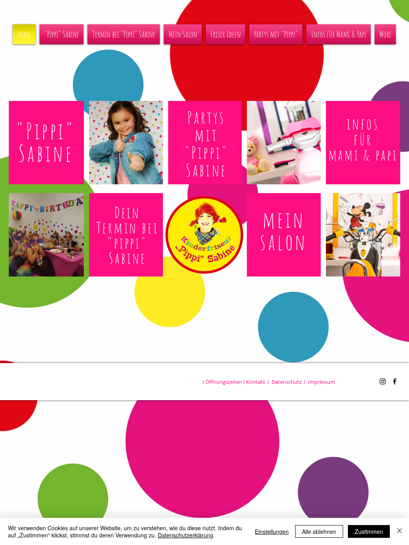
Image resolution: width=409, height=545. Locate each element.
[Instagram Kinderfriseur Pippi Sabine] (383, 381)
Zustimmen (369, 531)
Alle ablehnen (319, 531)
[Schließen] (399, 531)
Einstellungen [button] (272, 531)
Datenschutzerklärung (185, 535)
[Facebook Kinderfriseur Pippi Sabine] (395, 381)
